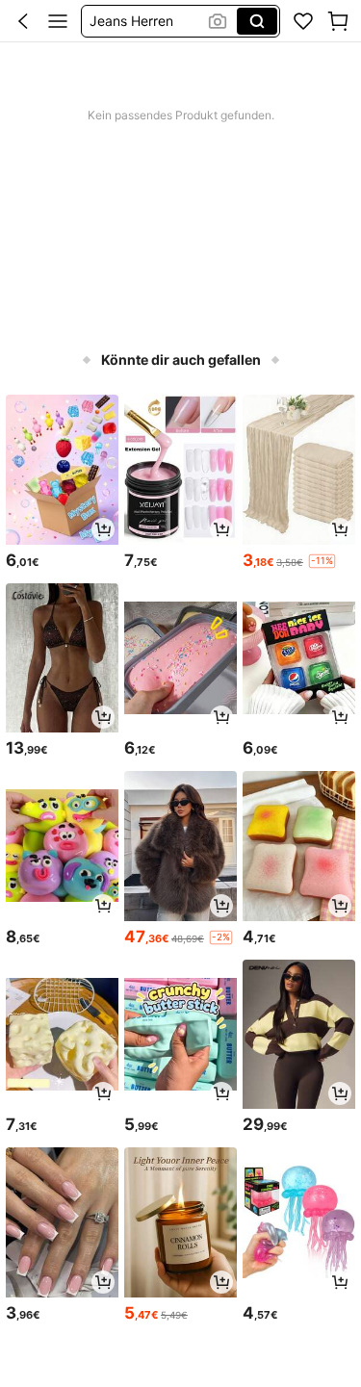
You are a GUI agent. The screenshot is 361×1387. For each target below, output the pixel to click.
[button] (23, 21)
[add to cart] (103, 529)
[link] (303, 21)
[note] (322, 561)
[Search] (257, 21)
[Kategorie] (57, 21)
